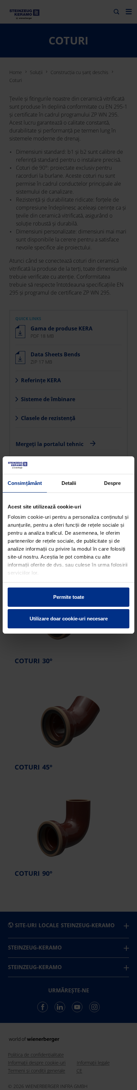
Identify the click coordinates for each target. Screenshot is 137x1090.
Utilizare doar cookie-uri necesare (69, 618)
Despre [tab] (112, 483)
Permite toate (68, 597)
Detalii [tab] (69, 483)
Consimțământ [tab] (25, 483)
